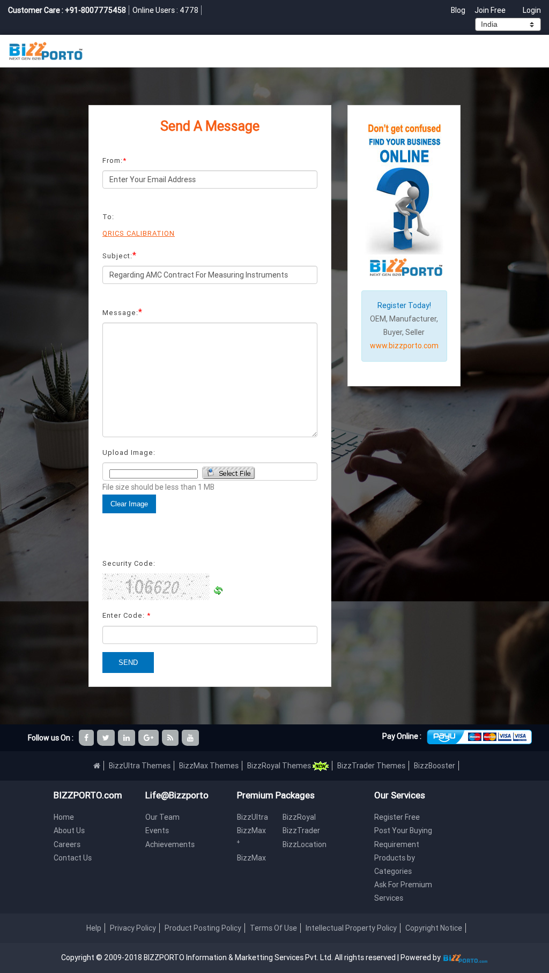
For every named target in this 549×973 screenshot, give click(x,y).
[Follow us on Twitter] (106, 738)
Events (157, 830)
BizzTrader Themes (371, 765)
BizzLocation (305, 844)
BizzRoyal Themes (280, 765)
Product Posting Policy (203, 928)
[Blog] (171, 738)
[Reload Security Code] (218, 590)
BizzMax (251, 858)
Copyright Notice (433, 928)
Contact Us (73, 858)
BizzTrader (301, 830)
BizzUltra (252, 817)
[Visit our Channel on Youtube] (191, 738)
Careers (67, 844)
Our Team (162, 817)
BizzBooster (434, 765)
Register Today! (404, 305)
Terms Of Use (273, 928)
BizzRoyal (299, 817)
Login (532, 10)
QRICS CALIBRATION (138, 233)
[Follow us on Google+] (149, 738)
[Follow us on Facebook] (87, 738)
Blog (459, 10)
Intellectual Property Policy (351, 928)
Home (64, 817)
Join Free (490, 10)
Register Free (397, 817)
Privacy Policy (133, 928)
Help (93, 928)
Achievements (170, 844)
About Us (69, 830)
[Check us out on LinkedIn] (127, 738)
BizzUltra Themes (139, 765)
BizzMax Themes (209, 765)
